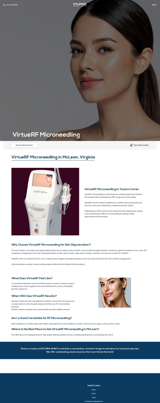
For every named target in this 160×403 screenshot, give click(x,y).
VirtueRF (88, 203)
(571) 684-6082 (141, 145)
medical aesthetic (59, 335)
